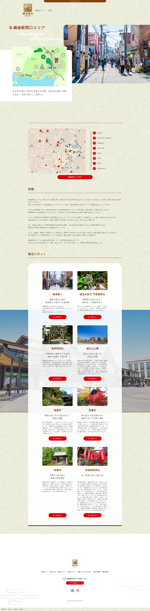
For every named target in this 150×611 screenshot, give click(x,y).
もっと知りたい (57, 317)
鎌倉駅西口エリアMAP (75, 177)
